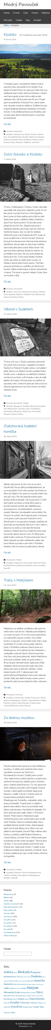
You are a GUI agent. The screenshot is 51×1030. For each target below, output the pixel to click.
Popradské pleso (21, 996)
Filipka (16, 981)
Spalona (7, 139)
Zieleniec (19, 142)
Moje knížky (8, 910)
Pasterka (13, 297)
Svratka (14, 1002)
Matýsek (33, 988)
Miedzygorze (15, 700)
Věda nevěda (9, 935)
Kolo (15, 984)
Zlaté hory (27, 411)
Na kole (10, 131)
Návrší (42, 697)
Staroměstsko (34, 700)
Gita (20, 981)
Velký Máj (7, 1007)
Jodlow (6, 700)
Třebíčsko (33, 1003)
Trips (25, 12)
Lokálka (23, 988)
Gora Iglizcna (23, 875)
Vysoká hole (27, 1007)
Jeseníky (39, 980)
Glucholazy (8, 411)
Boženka (7, 976)
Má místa (8, 20)
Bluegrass (18, 406)
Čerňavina (20, 977)
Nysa (28, 408)
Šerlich (27, 134)
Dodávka (27, 139)
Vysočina (16, 1007)
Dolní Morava (25, 705)
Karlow (6, 297)
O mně (16, 12)
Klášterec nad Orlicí (31, 142)
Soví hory (17, 292)
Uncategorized (9, 932)
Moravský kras (12, 992)
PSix (41, 996)
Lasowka (21, 408)
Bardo (35, 292)
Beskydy (24, 972)
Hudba (19, 20)
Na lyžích (7, 920)
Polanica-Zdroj (37, 139)
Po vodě (7, 929)
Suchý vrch (35, 697)
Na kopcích (18, 131)
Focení (35, 12)
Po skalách (8, 926)
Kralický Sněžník (31, 984)
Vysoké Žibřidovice (11, 705)
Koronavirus (21, 984)
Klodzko (10, 34)
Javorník (7, 568)
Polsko (34, 134)
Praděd (28, 996)
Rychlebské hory (10, 565)
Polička (14, 875)
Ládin (6, 988)
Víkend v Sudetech (18, 309)
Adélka (8, 972)
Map (28, 20)
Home (7, 12)
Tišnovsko (25, 1002)
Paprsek (7, 996)
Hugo (30, 1026)
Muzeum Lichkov (10, 414)
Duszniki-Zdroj (17, 139)
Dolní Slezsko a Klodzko (23, 154)
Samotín (14, 878)
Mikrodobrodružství (11, 907)
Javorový (30, 981)
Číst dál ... (8, 124)
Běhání (6, 897)
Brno (14, 976)
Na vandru (8, 923)
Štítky (6, 25)
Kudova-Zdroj (9, 142)
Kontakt (37, 20)
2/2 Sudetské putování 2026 (33, 35)
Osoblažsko (35, 408)
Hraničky (24, 981)
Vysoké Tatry (38, 1007)
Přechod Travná (39, 563)
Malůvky (46, 12)
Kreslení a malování (11, 904)
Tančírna (7, 875)
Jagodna (12, 294)
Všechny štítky (9, 1012)
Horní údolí (36, 411)
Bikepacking (8, 894)
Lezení (18, 988)
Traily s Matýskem (18, 580)
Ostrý (39, 992)
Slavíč (27, 999)
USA (44, 1003)
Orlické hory (19, 697)
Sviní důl (7, 1003)
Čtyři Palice (27, 977)
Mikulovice (17, 411)
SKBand (20, 999)
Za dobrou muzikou (19, 717)
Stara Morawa (23, 703)
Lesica (35, 565)
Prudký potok (35, 703)
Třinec (40, 1003)
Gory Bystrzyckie (14, 137)
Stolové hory (19, 134)
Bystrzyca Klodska (37, 137)
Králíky (43, 700)
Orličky (27, 697)
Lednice (13, 988)
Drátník (10, 981)
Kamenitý (8, 984)
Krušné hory (40, 984)
